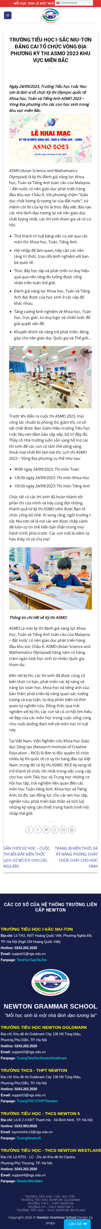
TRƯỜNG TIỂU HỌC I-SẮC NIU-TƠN (50, 1197)
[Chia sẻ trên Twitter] (46, 830)
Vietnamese (68, 2)
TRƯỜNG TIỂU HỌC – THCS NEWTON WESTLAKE (51, 1210)
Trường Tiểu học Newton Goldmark (50, 1200)
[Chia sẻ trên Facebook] (29, 830)
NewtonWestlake (30, 1181)
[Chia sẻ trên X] (38, 830)
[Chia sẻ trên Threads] (55, 830)
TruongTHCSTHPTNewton (37, 1101)
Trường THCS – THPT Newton (50, 1203)
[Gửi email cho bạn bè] (63, 830)
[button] (8, 15)
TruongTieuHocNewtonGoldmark (42, 1058)
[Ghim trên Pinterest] (72, 830)
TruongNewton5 (29, 1138)
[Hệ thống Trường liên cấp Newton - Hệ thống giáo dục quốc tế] (50, 15)
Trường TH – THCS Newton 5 (50, 1207)
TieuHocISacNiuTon (32, 960)
